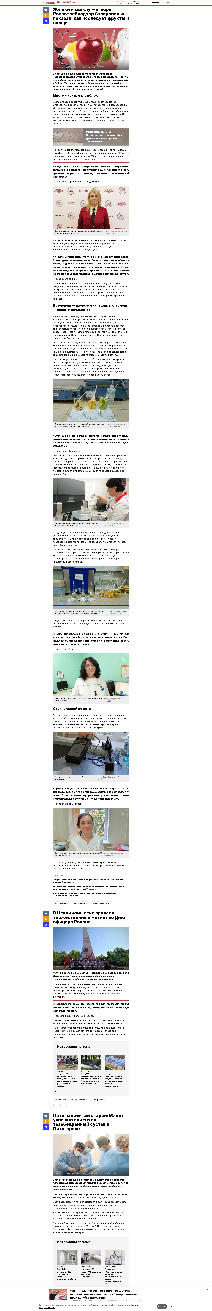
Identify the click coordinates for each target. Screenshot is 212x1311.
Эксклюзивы (153, 3)
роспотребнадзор (61, 903)
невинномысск (60, 1100)
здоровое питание (81, 903)
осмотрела (79, 1226)
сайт (73, 295)
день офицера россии (79, 1100)
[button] (58, 1294)
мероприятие (98, 1100)
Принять (161, 1306)
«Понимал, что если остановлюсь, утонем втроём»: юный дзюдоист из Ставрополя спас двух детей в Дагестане (104, 1294)
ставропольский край (101, 903)
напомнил (67, 1031)
